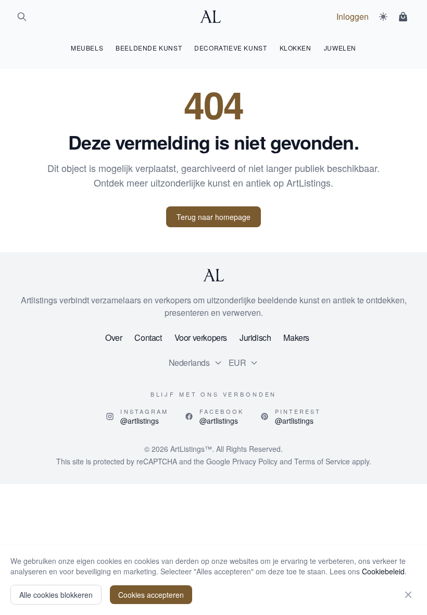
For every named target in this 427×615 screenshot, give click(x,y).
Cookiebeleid (383, 571)
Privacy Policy (255, 461)
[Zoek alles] (21, 16)
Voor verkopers (200, 337)
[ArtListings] (213, 275)
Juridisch (255, 337)
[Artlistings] (213, 16)
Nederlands (189, 362)
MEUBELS (87, 47)
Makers (296, 337)
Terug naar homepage (213, 217)
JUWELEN (340, 47)
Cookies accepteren (151, 594)
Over (113, 337)
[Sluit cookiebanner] (408, 594)
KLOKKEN (295, 47)
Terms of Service (322, 461)
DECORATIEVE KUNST (230, 47)
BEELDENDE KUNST (149, 47)
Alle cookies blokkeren (56, 594)
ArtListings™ (191, 449)
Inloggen (352, 16)
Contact (147, 337)
